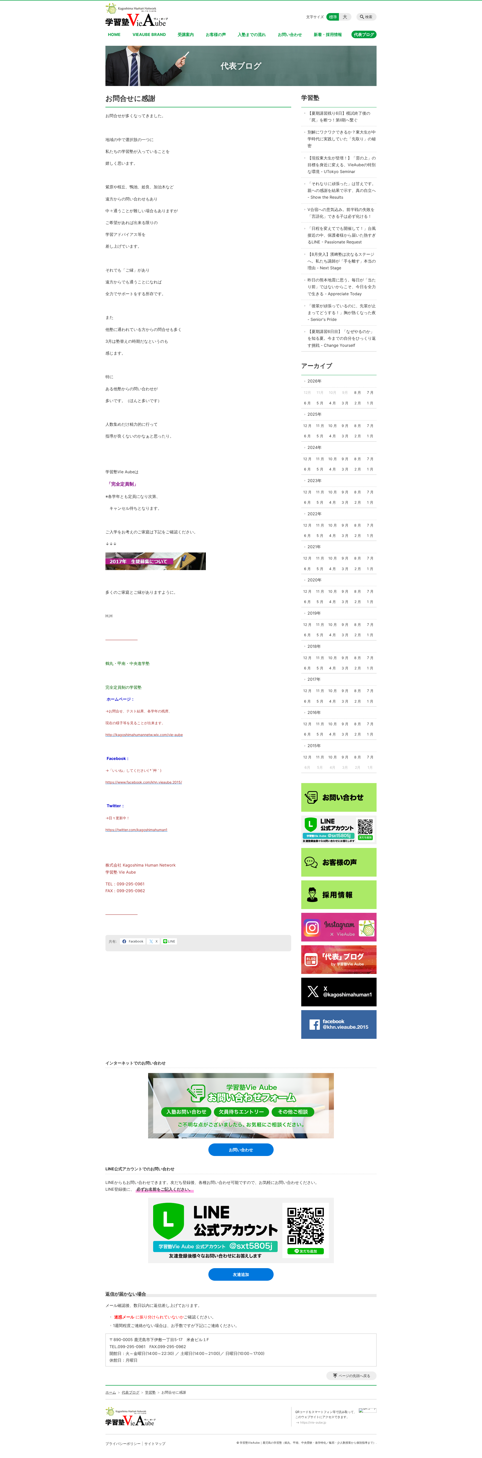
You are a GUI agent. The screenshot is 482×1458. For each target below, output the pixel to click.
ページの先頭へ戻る (354, 1376)
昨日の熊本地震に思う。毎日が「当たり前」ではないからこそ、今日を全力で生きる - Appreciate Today (342, 286)
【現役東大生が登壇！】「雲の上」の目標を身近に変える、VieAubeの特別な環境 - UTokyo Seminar (342, 164)
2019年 (314, 613)
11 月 (320, 425)
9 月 (345, 425)
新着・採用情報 (328, 34)
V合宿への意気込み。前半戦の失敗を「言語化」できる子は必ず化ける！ (341, 213)
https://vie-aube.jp (313, 1422)
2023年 (315, 480)
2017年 (314, 679)
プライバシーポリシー (123, 1443)
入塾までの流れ (252, 34)
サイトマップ (154, 1443)
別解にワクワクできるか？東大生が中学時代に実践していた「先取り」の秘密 (342, 139)
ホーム (110, 1392)
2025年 (315, 414)
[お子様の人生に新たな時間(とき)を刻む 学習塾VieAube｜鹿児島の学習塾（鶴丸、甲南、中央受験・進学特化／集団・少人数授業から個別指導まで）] (136, 14)
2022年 (315, 513)
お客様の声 (216, 34)
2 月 (357, 403)
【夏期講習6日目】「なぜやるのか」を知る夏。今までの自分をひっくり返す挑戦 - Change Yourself (342, 338)
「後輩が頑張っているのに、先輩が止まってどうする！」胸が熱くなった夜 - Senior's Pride (342, 312)
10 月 (332, 425)
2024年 (315, 447)
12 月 (307, 425)
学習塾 (310, 97)
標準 (333, 16)
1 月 (370, 403)
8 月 (357, 392)
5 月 (320, 403)
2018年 (314, 646)
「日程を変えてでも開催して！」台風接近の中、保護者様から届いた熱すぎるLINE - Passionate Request (342, 235)
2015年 (314, 745)
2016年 (314, 712)
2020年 (315, 579)
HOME (114, 34)
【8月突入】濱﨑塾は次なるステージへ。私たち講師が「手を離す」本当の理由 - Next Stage (342, 261)
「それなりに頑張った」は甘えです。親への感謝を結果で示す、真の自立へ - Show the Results (342, 190)
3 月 (345, 403)
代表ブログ (364, 34)
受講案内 (186, 34)
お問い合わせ (290, 34)
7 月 (370, 392)
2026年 (315, 380)
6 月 (307, 403)
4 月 (332, 403)
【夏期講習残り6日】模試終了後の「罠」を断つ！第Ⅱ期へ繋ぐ (339, 116)
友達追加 (241, 1274)
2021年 (314, 546)
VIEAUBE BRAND (149, 34)
